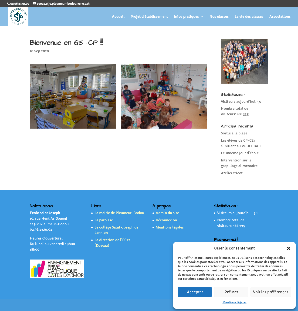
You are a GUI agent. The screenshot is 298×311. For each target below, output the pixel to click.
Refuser (231, 292)
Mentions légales (235, 302)
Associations (280, 17)
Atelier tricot (232, 173)
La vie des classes (249, 17)
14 (86, 119)
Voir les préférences (270, 292)
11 (74, 119)
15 (90, 119)
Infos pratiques (186, 17)
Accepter (195, 292)
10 (70, 119)
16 (94, 119)
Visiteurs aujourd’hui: (239, 101)
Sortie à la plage (234, 133)
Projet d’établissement (149, 17)
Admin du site (167, 213)
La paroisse (104, 220)
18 (102, 119)
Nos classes (219, 17)
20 (110, 119)
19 (106, 119)
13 (82, 119)
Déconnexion (166, 220)
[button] (288, 248)
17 (98, 119)
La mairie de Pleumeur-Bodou (119, 213)
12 (78, 119)
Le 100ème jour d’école (240, 153)
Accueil (118, 17)
